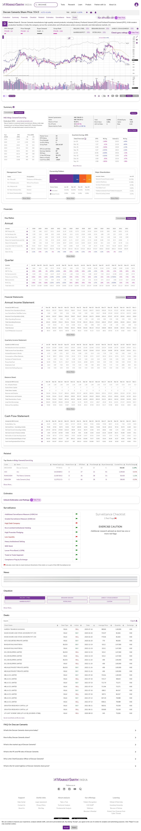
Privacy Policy (41, 805)
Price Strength (94, 465)
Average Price (103, 625)
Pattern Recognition (90, 802)
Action (76, 625)
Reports (133, 113)
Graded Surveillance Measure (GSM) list (20, 519)
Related (41, 17)
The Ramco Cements (23, 476)
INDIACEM (7, 480)
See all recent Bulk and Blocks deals (14, 718)
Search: (6, 621)
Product (88, 5)
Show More (26, 198)
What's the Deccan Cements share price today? (21, 730)
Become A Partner (116, 808)
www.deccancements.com (25, 121)
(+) (109, 25)
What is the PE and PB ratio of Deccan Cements (21, 752)
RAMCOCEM (8, 476)
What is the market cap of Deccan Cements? (20, 745)
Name (18, 465)
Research (71, 5)
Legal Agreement (41, 802)
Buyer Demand (106, 465)
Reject (74, 827)
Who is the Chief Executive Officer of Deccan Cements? (24, 759)
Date (88, 625)
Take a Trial (64, 802)
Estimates (50, 17)
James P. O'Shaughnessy (109, 598)
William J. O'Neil (25, 598)
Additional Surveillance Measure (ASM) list (21, 514)
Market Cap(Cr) (57, 465)
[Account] (136, 4)
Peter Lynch (67, 601)
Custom (109, 601)
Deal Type (64, 625)
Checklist (33, 17)
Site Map (41, 808)
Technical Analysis (64, 805)
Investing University (116, 805)
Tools (63, 5)
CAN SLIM (90, 805)
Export (133, 621)
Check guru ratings (125, 32)
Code (6, 465)
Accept (66, 827)
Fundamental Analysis (64, 808)
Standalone (19, 112)
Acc (18, 472)
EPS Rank (82, 465)
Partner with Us (100, 5)
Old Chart (12, 96)
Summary (15, 17)
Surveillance (60, 17)
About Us (112, 5)
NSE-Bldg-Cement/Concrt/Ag (15, 118)
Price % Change (131, 465)
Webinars (90, 808)
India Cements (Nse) (23, 480)
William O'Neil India (116, 802)
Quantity (118, 625)
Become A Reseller (90, 811)
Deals (75, 17)
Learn (80, 5)
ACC (5, 472)
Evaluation (6, 17)
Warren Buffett (25, 601)
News (68, 17)
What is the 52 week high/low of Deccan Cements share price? (27, 766)
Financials (24, 17)
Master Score (70, 465)
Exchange (130, 625)
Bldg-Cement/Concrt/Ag (23, 460)
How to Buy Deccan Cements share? (17, 737)
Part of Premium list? (111, 18)
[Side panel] (3, 37)
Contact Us (21, 805)
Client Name (8, 625)
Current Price (119, 465)
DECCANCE (8, 468)
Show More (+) (77, 166)
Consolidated (8, 112)
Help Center (21, 802)
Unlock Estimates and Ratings (22, 500)
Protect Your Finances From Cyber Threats (116, 812)
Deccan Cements (22, 468)
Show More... (8, 485)
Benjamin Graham (67, 598)
